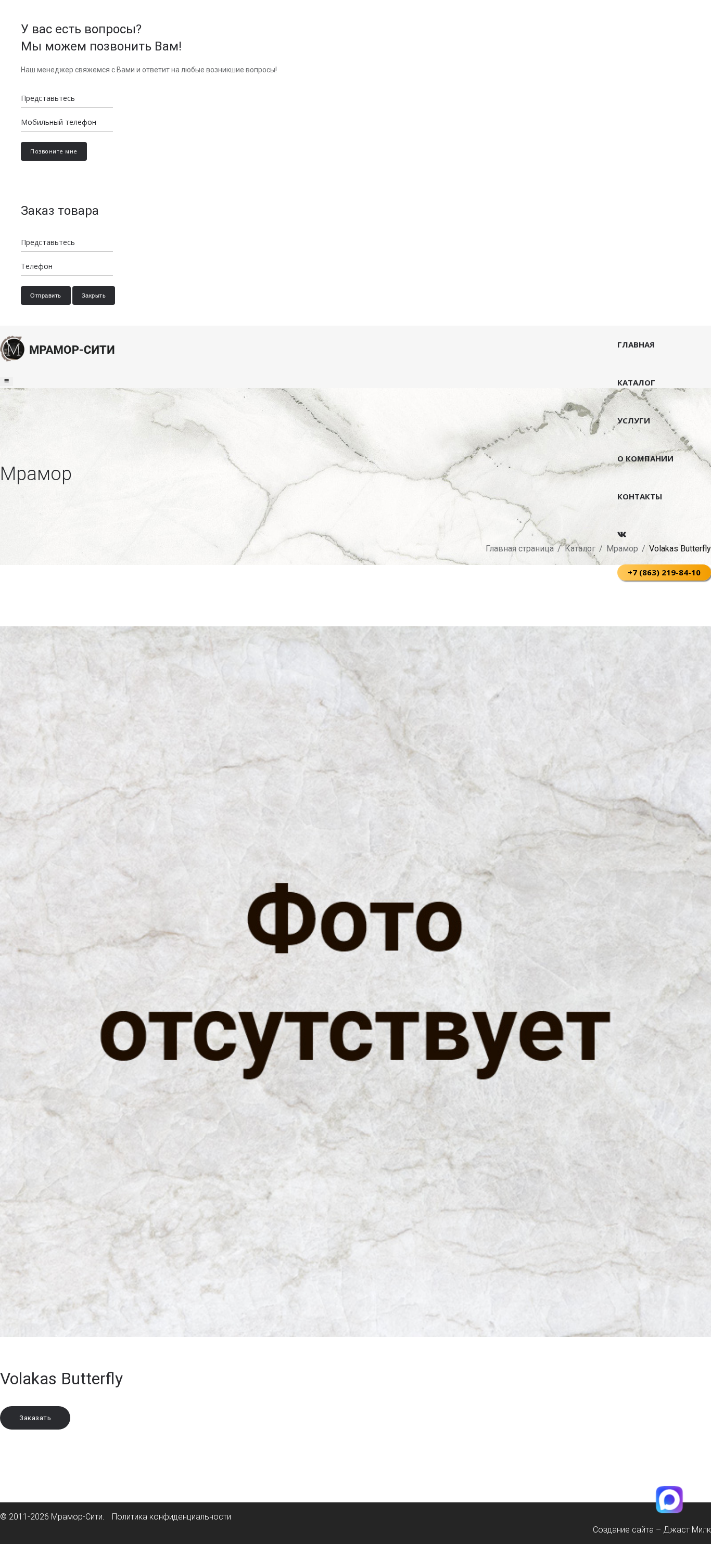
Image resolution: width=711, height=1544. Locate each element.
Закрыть (94, 295)
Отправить (45, 295)
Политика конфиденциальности (171, 1517)
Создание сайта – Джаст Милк (652, 1530)
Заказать (35, 1418)
